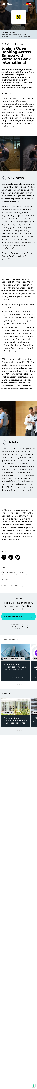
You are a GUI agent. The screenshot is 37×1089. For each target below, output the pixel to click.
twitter (17, 557)
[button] (15, 684)
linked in (10, 557)
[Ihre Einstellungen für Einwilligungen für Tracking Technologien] (33, 1085)
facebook (3, 557)
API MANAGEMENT (9, 573)
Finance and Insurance (12, 585)
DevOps (23, 573)
